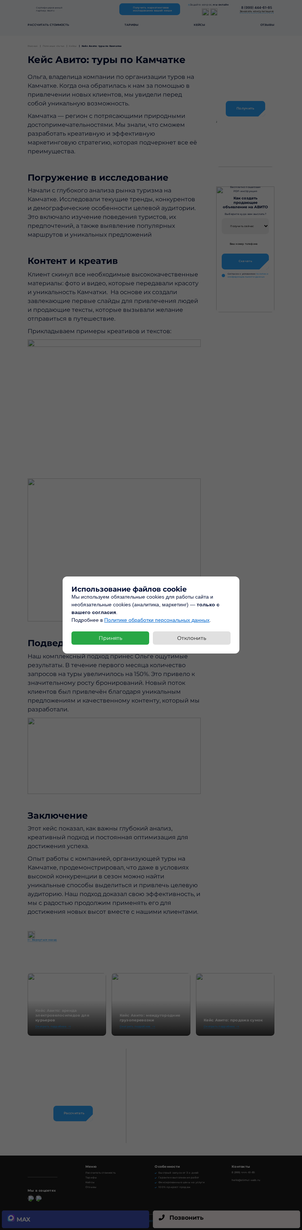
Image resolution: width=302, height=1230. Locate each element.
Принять (110, 638)
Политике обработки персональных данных (157, 620)
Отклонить (191, 638)
